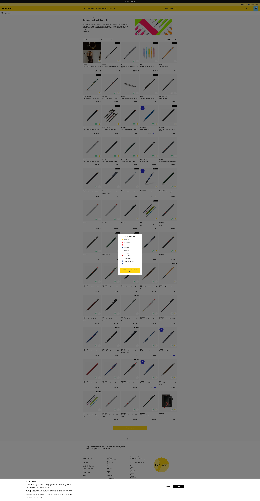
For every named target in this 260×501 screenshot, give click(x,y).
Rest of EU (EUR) (127, 264)
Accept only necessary (36, 497)
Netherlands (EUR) (128, 258)
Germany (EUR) (127, 255)
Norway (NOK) (127, 242)
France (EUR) (126, 253)
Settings (168, 486)
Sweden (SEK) (127, 239)
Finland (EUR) (127, 247)
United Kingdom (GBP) (129, 261)
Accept (178, 486)
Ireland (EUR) (126, 250)
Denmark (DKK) (127, 245)
